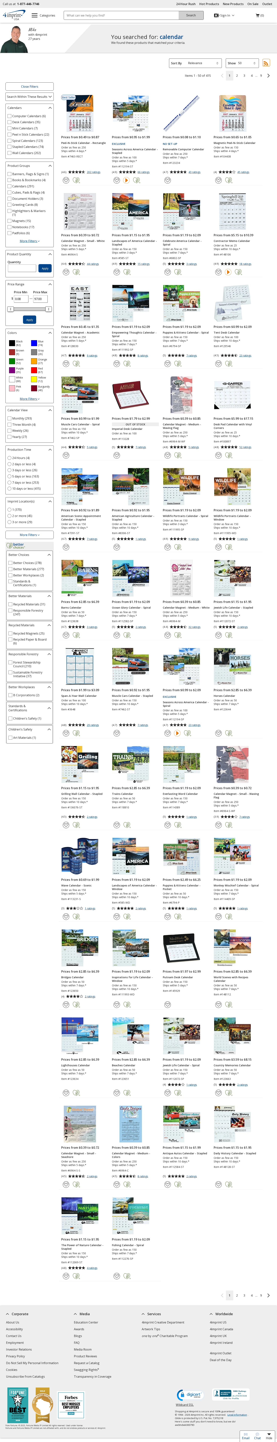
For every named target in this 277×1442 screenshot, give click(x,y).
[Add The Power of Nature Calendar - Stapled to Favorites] (66, 1276)
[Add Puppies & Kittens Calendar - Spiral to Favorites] (167, 363)
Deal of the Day (220, 1360)
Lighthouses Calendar (75, 1065)
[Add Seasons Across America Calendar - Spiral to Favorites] (167, 733)
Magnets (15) (21, 221)
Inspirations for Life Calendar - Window (132, 979)
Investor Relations (19, 1349)
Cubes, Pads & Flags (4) (28, 192)
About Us (12, 1322)
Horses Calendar (224, 696)
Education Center (86, 1322)
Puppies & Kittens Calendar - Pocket (181, 887)
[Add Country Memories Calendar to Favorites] (218, 1093)
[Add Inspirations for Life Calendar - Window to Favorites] (116, 1004)
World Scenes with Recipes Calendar (231, 979)
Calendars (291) (23, 186)
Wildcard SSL (185, 1406)
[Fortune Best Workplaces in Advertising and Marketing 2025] (17, 1405)
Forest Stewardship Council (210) (27, 664)
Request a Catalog (86, 1363)
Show (232, 63)
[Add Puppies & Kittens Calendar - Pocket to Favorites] (167, 916)
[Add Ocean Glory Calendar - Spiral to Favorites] (116, 635)
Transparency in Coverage (93, 1377)
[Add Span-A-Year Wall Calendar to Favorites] (66, 733)
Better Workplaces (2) (28, 575)
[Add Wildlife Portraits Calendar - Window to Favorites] (218, 547)
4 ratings (92, 1268)
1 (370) (17, 510)
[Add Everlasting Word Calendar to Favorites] (167, 825)
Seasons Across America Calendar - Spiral (186, 704)
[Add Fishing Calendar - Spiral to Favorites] (116, 1276)
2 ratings (141, 627)
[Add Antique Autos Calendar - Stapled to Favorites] (167, 1184)
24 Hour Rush (186, 4)
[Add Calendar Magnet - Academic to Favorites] (66, 363)
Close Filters (29, 86)
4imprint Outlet (220, 1353)
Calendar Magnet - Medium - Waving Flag (182, 426)
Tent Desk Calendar (227, 332)
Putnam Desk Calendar (178, 977)
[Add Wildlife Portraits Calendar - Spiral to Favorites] (167, 547)
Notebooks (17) (23, 227)
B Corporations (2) (26, 695)
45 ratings (243, 172)
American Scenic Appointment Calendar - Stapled (81, 517)
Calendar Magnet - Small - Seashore (78, 1155)
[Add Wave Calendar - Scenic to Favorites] (66, 916)
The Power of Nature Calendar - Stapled (82, 1246)
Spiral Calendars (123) (27, 141)
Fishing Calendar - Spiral (128, 1245)
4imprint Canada (221, 1329)
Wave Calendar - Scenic (76, 885)
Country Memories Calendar (232, 1065)
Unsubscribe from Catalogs (26, 1377)
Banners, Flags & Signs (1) (30, 174)
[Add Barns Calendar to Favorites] (66, 635)
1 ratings (141, 539)
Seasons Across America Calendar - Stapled (135, 151)
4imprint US (218, 1322)
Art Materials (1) (24, 738)
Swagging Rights (86, 1370)
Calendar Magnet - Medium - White (186, 607)
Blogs (78, 1336)
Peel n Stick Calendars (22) (30, 134)
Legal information (237, 1414)
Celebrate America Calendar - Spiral (182, 242)
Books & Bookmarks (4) (29, 180)
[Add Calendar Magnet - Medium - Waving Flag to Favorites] (167, 455)
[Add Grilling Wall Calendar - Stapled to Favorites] (66, 825)
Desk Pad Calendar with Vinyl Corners (233, 426)
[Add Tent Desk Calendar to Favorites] (218, 363)
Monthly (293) (22, 418)
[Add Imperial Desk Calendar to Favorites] (116, 455)
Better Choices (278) (27, 563)
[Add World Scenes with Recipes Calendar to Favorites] (218, 1004)
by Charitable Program (165, 1336)
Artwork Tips (151, 1329)
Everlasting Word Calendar (180, 794)
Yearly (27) (19, 437)
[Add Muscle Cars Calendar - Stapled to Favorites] (116, 733)
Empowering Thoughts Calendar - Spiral (134, 334)
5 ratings (92, 447)
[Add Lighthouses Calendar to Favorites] (66, 1093)
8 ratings (143, 355)
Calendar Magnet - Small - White (83, 241)
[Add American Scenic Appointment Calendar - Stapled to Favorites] (66, 547)
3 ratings (192, 264)
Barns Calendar (71, 607)
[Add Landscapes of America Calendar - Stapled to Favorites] (116, 272)
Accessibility (14, 1329)
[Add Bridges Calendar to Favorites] (66, 1004)
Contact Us (13, 1336)
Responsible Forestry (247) (28, 612)
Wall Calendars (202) (26, 153)
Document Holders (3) (27, 199)
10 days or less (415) (26, 488)
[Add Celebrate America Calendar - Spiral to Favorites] (167, 272)
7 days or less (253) (25, 482)
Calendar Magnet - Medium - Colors (131, 1155)
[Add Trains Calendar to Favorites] (116, 825)
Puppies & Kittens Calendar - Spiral (186, 332)
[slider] (10, 309)
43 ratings (194, 172)
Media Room (83, 1349)
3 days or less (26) (24, 470)
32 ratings (194, 627)
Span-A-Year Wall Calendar (79, 696)
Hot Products (209, 4)
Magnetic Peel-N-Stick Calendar (235, 143)
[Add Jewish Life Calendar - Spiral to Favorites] (167, 1093)
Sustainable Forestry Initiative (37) (27, 674)
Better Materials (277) (28, 569)
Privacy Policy (16, 1356)
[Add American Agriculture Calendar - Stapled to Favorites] (116, 547)
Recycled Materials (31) (29, 604)
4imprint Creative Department (163, 1322)
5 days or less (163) (25, 476)
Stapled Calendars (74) (28, 147)
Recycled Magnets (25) (28, 633)
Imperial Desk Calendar (127, 429)
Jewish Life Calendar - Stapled (233, 607)
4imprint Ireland (221, 1343)
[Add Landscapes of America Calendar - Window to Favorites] (116, 916)
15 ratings (144, 264)
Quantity (14, 262)
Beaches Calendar (123, 1065)
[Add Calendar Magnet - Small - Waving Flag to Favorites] (218, 825)
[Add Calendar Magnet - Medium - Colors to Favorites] (116, 1184)
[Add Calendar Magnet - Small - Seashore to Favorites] (66, 1184)
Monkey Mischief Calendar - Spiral (236, 885)
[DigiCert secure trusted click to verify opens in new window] (191, 1395)
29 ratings (93, 725)
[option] (18, 343)
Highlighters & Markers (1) (29, 213)
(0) (260, 16)
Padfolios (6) (21, 233)
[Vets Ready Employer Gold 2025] (42, 1405)
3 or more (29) (22, 522)
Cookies (12, 1370)
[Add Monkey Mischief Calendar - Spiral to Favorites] (218, 916)
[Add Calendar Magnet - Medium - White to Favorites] (167, 635)
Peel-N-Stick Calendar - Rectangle (83, 143)
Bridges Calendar (72, 977)
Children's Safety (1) (27, 718)
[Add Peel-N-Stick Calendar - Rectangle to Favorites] (66, 180)
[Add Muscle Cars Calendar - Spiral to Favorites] (66, 455)
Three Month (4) (24, 424)
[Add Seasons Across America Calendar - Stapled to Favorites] (116, 180)
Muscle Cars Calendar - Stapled (132, 696)
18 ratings (245, 264)
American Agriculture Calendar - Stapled (133, 517)
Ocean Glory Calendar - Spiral (131, 607)
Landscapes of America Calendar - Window (134, 887)
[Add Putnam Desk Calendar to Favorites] (167, 1004)
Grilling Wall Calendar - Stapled (82, 794)
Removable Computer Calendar (183, 149)
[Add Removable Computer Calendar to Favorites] (167, 180)
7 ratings (192, 355)
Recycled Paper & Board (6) (30, 641)
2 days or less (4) (24, 464)
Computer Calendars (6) (29, 116)
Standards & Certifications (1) (24, 583)
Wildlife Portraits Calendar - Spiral (185, 516)
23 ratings (245, 355)
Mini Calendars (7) (25, 128)
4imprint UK (218, 1336)
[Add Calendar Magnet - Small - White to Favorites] (66, 272)
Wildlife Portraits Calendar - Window (232, 517)
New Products (233, 4)
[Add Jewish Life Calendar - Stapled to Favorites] (218, 635)
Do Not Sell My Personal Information (32, 1363)
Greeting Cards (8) (25, 205)
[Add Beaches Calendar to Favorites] (116, 1093)
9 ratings (92, 355)
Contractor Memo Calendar (232, 241)
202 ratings (94, 172)
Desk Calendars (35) (26, 122)
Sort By (176, 63)
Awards (79, 1329)
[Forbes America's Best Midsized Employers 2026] (71, 1405)
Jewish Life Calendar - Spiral (181, 1065)
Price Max (40, 292)
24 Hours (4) (21, 458)
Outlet (268, 4)
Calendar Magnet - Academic (80, 332)
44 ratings (93, 264)
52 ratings (245, 447)
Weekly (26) (20, 431)
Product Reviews (85, 1356)
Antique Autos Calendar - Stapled (185, 1153)
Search (191, 15)
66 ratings (144, 172)
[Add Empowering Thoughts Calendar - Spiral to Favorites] (116, 363)
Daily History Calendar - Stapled (235, 1153)
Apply (45, 268)
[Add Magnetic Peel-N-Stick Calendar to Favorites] (218, 180)
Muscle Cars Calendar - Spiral (80, 424)
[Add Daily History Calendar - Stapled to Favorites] (218, 1184)
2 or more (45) (22, 516)
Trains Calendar (122, 794)
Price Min (20, 292)
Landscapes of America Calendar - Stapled (134, 242)
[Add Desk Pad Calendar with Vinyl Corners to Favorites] (218, 455)
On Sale (253, 4)
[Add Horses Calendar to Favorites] (218, 733)
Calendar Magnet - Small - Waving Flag (236, 795)
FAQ (77, 1343)
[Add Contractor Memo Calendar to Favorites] (218, 272)
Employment (15, 1343)
